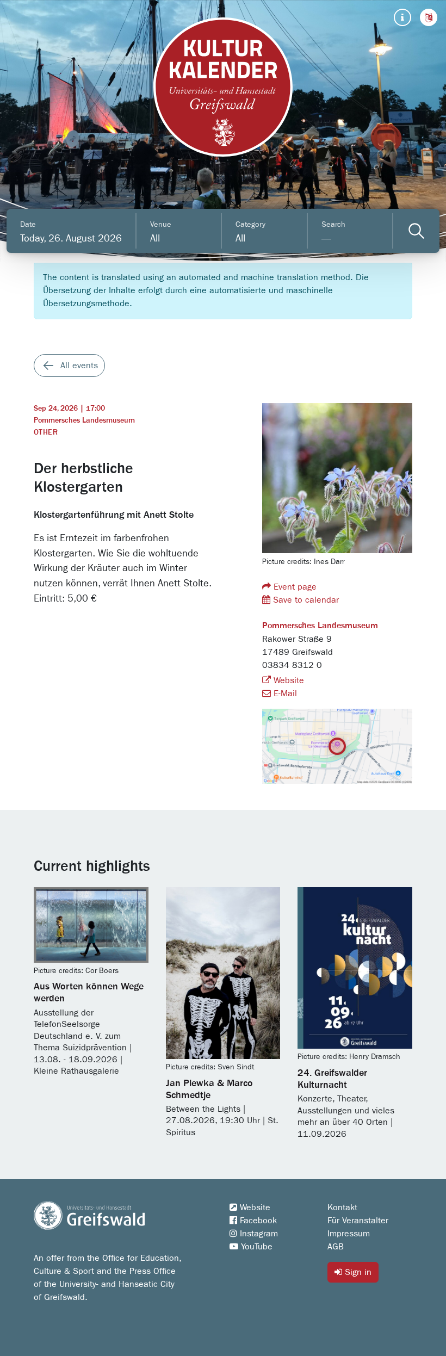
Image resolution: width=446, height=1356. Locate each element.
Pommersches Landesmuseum (84, 420)
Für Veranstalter (357, 1220)
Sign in (356, 1272)
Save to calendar (304, 600)
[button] (428, 17)
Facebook (257, 1220)
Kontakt (342, 1207)
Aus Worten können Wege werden (89, 993)
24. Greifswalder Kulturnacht (332, 1079)
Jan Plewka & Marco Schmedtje (209, 1089)
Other (46, 432)
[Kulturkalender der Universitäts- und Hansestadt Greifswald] (223, 87)
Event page (294, 587)
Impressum (348, 1233)
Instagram (257, 1233)
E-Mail (284, 693)
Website (287, 680)
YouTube (255, 1246)
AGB (335, 1246)
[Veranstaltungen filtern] (416, 231)
